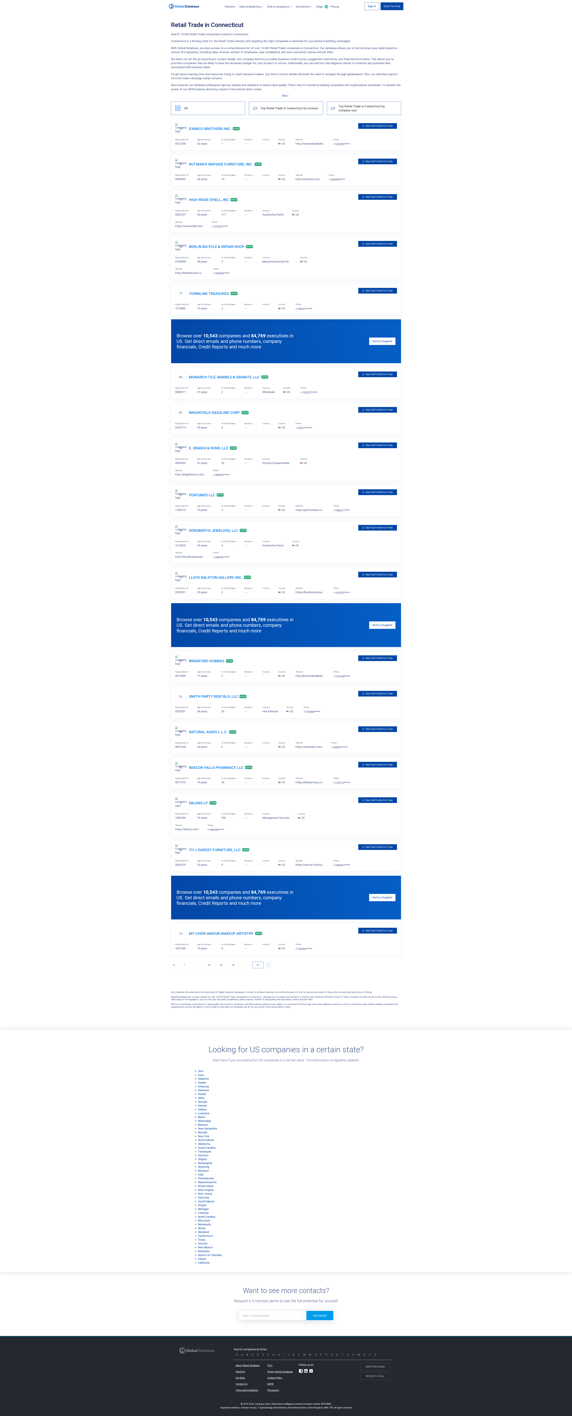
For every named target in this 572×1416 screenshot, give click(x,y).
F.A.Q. (270, 1365)
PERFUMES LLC (202, 495)
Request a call (375, 1376)
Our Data (240, 1377)
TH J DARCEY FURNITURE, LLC (215, 850)
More (284, 95)
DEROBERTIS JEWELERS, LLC (213, 530)
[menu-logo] (184, 6)
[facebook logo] (301, 1371)
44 (208, 965)
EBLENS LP (198, 803)
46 (233, 965)
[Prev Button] (174, 965)
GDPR (270, 1383)
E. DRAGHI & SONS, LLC (208, 448)
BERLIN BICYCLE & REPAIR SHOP (216, 246)
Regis (321, 6)
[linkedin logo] (306, 1371)
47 (258, 965)
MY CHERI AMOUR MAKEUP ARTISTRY (221, 933)
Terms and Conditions (247, 1390)
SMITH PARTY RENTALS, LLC (213, 696)
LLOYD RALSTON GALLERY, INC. (215, 577)
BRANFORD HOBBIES (206, 661)
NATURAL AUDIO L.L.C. (208, 732)
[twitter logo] (311, 1371)
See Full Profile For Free (379, 125)
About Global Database (247, 1365)
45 (221, 965)
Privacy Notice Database (280, 1371)
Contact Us (241, 1383)
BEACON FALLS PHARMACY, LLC (216, 767)
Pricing (335, 6)
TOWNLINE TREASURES (209, 293)
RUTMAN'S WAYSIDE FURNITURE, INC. (221, 164)
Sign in (372, 6)
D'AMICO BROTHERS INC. (210, 128)
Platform (230, 6)
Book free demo (375, 1366)
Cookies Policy (274, 1377)
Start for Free (392, 6)
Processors (273, 1390)
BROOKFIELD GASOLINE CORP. (214, 412)
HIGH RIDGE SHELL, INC (209, 199)
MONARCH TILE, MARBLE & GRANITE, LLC (224, 377)
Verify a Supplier (382, 341)
